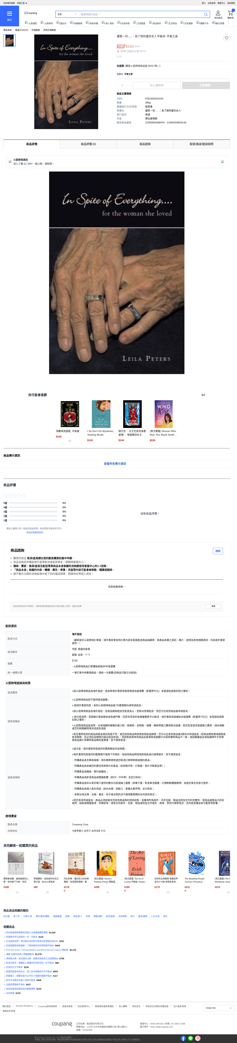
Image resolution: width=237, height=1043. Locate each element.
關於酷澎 (6, 1006)
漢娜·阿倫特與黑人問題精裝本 (20, 954)
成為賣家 (231, 3)
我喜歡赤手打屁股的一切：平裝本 (21, 937)
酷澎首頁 (7, 30)
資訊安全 (136, 1006)
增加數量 (129, 87)
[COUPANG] (62, 1025)
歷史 (165, 916)
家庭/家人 (77, 916)
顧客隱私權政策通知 (104, 1006)
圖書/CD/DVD (21, 30)
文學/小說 (27, 916)
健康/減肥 (98, 916)
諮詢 (217, 551)
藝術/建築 (142, 916)
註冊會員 (211, 3)
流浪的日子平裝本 (14, 967)
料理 (88, 916)
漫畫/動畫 (57, 916)
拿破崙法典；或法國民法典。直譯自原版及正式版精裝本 (32, 958)
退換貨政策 (67, 1006)
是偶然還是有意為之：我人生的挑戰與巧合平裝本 (29, 971)
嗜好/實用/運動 (42, 916)
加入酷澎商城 (179, 1006)
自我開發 (122, 916)
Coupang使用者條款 (47, 1006)
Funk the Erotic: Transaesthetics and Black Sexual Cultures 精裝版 (37, 950)
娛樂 (67, 916)
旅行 (132, 916)
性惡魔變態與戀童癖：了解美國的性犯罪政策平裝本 (30, 945)
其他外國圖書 (49, 30)
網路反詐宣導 (9, 1010)
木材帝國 (10, 993)
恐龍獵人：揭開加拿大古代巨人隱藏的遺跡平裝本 (29, 976)
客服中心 (221, 3)
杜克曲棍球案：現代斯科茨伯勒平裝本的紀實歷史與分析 (32, 941)
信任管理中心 (84, 1006)
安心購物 (123, 1006)
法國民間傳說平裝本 (15, 984)
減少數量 (129, 83)
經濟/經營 (110, 916)
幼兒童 (6, 916)
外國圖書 (36, 30)
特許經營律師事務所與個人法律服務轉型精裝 (27, 932)
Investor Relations (24, 1006)
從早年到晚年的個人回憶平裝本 (20, 980)
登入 (204, 3)
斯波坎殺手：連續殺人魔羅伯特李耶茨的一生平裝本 (30, 963)
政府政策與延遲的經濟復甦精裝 (20, 989)
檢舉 (213, 606)
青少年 (16, 916)
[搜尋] (206, 14)
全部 (59, 14)
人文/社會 (155, 916)
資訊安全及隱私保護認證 (157, 1006)
